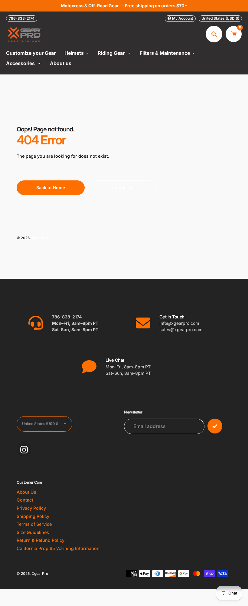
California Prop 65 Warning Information (58, 548)
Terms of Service (34, 524)
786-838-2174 (21, 18)
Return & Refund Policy (40, 540)
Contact (25, 499)
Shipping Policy (33, 516)
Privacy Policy (31, 508)
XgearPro (40, 238)
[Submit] (214, 426)
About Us (26, 492)
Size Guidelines (33, 532)
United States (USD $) (220, 18)
